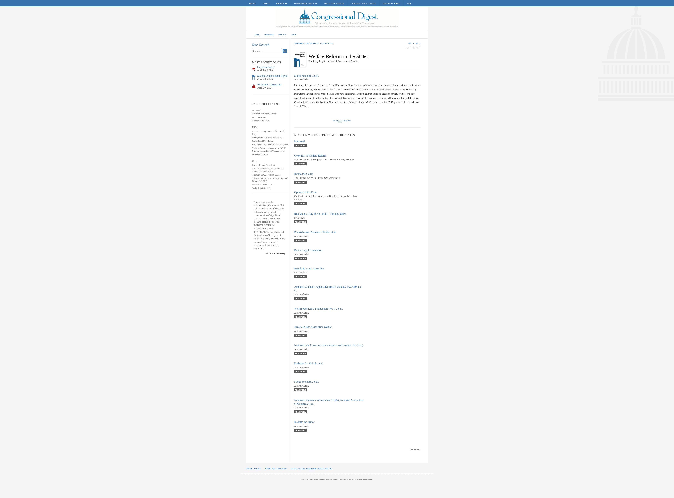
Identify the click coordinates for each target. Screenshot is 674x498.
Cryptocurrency (266, 67)
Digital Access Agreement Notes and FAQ (311, 469)
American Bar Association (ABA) (266, 174)
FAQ (409, 3)
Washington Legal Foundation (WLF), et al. (270, 144)
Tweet (335, 120)
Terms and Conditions (276, 469)
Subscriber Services (305, 3)
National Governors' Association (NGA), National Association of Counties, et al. (269, 149)
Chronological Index (363, 3)
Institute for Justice (260, 154)
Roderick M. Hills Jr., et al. (263, 184)
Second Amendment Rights (272, 75)
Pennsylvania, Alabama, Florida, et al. (267, 137)
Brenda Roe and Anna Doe (263, 164)
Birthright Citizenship (269, 84)
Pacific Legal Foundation (262, 141)
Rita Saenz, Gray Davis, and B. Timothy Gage (320, 213)
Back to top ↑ (415, 450)
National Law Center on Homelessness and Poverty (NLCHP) (328, 345)
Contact (282, 35)
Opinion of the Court (260, 120)
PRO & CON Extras (334, 3)
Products (281, 3)
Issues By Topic (391, 3)
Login (293, 35)
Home (252, 3)
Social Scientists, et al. (261, 188)
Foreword (256, 110)
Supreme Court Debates (306, 43)
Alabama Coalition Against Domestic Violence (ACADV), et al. (267, 170)
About (266, 3)
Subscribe (269, 35)
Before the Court (259, 117)
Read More (300, 146)
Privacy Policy (253, 469)
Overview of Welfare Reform (264, 113)
